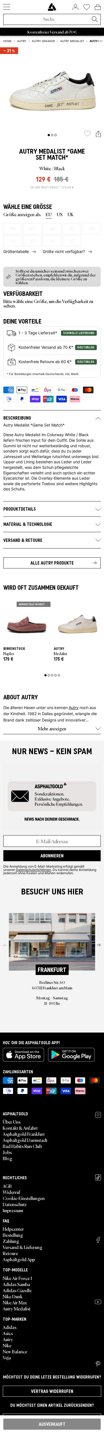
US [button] (59, 214)
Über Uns (12, 1122)
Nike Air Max (15, 1302)
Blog (7, 1158)
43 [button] (91, 228)
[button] (98, 134)
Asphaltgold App (19, 1259)
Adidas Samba (16, 1284)
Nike (7, 1345)
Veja (7, 1357)
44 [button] (13, 240)
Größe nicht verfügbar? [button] (64, 252)
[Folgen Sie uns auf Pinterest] (98, 1364)
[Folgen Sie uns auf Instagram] (98, 1115)
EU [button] (49, 214)
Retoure (10, 1253)
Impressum (13, 1210)
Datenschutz (15, 1204)
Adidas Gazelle (17, 1290)
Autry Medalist (17, 1308)
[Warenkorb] (98, 7)
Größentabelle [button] (16, 252)
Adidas (9, 1327)
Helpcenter (13, 1229)
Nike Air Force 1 (17, 1278)
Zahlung (11, 1241)
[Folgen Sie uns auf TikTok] (98, 1177)
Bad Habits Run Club (22, 1146)
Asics (8, 1333)
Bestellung (13, 1235)
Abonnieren (52, 855)
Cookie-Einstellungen (24, 1198)
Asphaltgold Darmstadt (25, 1140)
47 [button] (71, 240)
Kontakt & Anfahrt (20, 1128)
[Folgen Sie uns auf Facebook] (98, 1240)
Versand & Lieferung (22, 1247)
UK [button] (70, 214)
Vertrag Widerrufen (52, 1391)
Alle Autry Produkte (52, 562)
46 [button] (52, 240)
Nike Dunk (12, 1296)
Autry (28, 151)
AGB (7, 1186)
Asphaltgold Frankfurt (24, 1134)
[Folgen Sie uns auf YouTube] (98, 1302)
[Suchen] (94, 19)
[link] (52, 7)
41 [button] (52, 228)
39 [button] (12, 228)
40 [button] (32, 228)
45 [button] (32, 240)
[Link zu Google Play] (71, 1055)
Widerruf (11, 1192)
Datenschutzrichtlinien (33, 869)
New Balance (15, 1351)
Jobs (7, 1152)
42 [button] (71, 228)
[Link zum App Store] (23, 1055)
